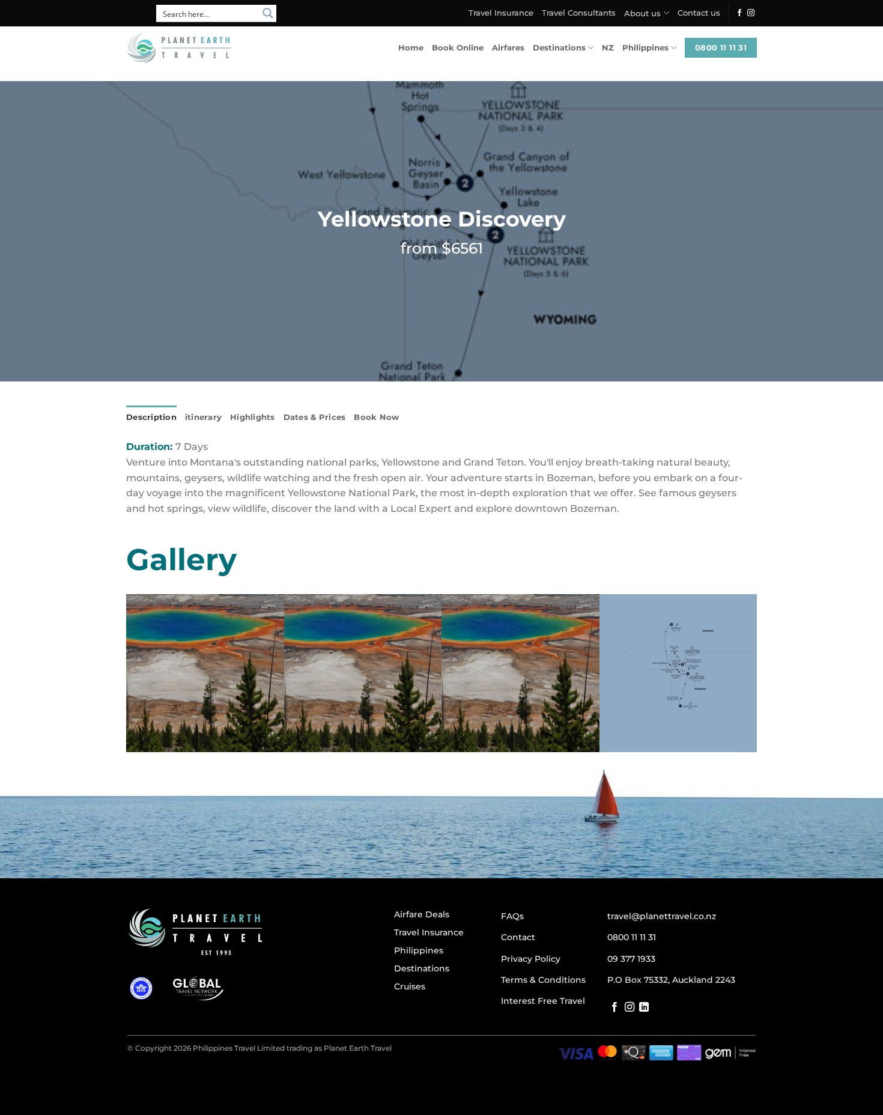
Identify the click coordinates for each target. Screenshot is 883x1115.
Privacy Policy (530, 959)
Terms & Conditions (543, 980)
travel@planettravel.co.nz (661, 916)
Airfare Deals (421, 914)
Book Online (458, 47)
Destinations (559, 47)
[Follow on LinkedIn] (644, 1007)
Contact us (699, 12)
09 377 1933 (631, 959)
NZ (608, 47)
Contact (518, 937)
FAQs (512, 916)
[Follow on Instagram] (750, 13)
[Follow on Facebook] (739, 13)
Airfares (508, 47)
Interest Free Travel (543, 1001)
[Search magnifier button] (267, 13)
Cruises (409, 986)
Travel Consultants (579, 12)
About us (642, 13)
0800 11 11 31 (631, 937)
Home (410, 47)
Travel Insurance (501, 12)
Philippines (645, 47)
